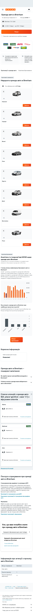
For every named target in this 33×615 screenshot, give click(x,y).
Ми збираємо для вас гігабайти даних (13, 607)
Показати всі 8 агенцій (7, 468)
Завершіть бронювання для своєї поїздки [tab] (15, 532)
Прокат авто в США (21, 586)
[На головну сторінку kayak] (10, 10)
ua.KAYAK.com (8, 586)
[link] (16, 339)
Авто (14, 586)
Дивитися (27, 105)
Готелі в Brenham (8, 543)
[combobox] (9, 17)
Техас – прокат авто (9, 588)
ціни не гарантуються (7, 599)
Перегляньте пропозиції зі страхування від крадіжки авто (15, 497)
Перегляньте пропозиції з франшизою (11, 514)
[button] (2, 9)
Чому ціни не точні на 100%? (10, 610)
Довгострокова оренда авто (11, 545)
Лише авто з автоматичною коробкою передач (15, 36)
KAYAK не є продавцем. (9, 604)
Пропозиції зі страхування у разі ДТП (11, 494)
